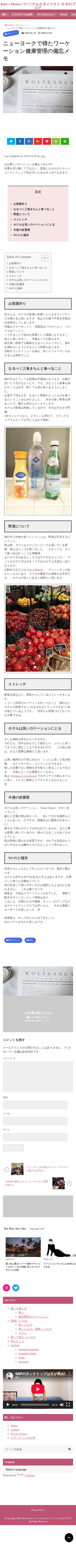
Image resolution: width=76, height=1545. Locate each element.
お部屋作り (20, 203)
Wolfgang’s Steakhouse (24, 776)
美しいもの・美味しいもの (35, 1329)
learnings (24, 1361)
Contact (15, 1429)
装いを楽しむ (19, 1308)
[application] (38, 1389)
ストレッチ (20, 219)
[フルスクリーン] (68, 1405)
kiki (43, 156)
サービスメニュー (46, 14)
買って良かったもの (23, 1337)
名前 (5, 1097)
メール (6, 1113)
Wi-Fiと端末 (21, 235)
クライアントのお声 (22, 14)
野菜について (21, 214)
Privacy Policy (19, 1433)
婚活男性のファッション (34, 1316)
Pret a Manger (35, 569)
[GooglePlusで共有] (38, 141)
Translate (29, 1475)
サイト (6, 1129)
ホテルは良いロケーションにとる (34, 224)
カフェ (23, 1333)
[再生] (8, 1405)
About (64, 14)
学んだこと (12, 33)
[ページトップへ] (69, 1537)
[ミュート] (62, 1405)
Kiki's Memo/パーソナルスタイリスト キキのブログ (38, 5)
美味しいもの (19, 1320)
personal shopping (29, 1349)
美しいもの (25, 1324)
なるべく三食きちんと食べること (34, 209)
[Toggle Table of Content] (43, 258)
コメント (9, 1058)
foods (22, 1357)
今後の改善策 (21, 229)
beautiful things (27, 1353)
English (15, 1345)
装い (5, 14)
